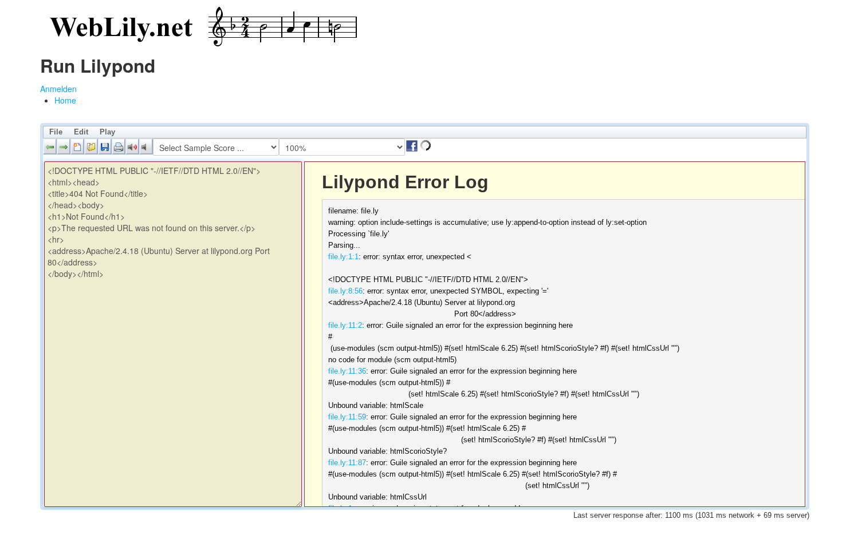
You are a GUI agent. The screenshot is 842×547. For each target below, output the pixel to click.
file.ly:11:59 (347, 417)
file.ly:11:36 (347, 371)
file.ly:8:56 (345, 291)
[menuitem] (65, 100)
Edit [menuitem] (81, 132)
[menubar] (424, 132)
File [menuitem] (55, 132)
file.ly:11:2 (345, 325)
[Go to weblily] (200, 27)
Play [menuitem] (107, 132)
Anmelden (58, 88)
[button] (50, 146)
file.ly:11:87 (347, 462)
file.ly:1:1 (343, 256)
